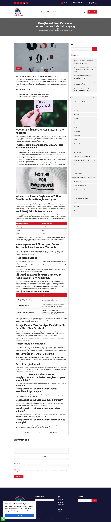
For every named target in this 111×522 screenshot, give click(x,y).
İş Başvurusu (66, 12)
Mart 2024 (60, 499)
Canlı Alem (77, 131)
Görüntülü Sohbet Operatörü (82, 156)
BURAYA (15, 508)
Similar (76, 194)
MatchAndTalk (78, 173)
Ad (15, 456)
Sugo (75, 202)
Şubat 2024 (61, 502)
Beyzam (76, 110)
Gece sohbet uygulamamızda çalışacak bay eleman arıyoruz (84, 83)
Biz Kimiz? (37, 12)
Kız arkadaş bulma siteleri (69, 519)
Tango (75, 210)
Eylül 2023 (60, 512)
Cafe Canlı (77, 123)
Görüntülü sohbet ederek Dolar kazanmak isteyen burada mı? (82, 89)
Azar (75, 106)
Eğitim (58, 29)
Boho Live (76, 118)
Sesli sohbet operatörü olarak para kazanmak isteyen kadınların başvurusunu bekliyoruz (83, 61)
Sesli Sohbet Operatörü (80, 185)
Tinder (76, 215)
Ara (72, 44)
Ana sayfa (52, 29)
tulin (28, 432)
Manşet (76, 169)
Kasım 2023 (61, 507)
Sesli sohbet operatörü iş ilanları (83, 190)
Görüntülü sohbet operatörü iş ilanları (84, 160)
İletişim (74, 12)
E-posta (44, 456)
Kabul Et (20, 515)
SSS (79, 12)
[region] (19, 510)
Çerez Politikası (47, 12)
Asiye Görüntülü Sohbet (80, 102)
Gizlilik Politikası (57, 12)
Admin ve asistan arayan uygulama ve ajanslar (82, 97)
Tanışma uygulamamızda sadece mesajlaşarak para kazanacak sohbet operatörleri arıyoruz (84, 77)
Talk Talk (76, 206)
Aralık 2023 (61, 504)
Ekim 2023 (60, 509)
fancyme (76, 148)
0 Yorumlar (54, 432)
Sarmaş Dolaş (77, 181)
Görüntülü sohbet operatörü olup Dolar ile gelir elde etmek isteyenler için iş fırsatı (85, 69)
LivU (75, 164)
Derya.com (77, 135)
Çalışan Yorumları (79, 127)
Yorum (16, 447)
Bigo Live (76, 114)
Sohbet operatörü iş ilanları (81, 198)
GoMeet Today (78, 152)
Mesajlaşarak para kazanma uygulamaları (83, 177)
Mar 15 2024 (19, 74)
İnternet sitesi (17, 463)
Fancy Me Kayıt (78, 143)
